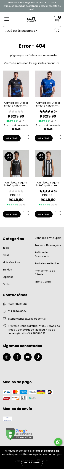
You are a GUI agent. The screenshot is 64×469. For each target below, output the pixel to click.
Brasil (6, 255)
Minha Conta (43, 281)
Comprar (11, 138)
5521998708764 (18, 304)
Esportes (8, 277)
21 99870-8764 (17, 311)
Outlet (7, 284)
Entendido (32, 462)
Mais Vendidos (11, 262)
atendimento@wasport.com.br (27, 318)
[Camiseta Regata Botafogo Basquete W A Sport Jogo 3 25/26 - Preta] (25, 213)
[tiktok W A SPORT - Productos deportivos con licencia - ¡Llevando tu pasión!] (38, 357)
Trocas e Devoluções (48, 245)
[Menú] (7, 19)
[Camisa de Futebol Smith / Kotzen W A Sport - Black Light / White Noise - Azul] (57, 137)
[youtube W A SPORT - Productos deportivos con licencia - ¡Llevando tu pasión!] (28, 357)
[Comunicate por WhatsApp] (58, 442)
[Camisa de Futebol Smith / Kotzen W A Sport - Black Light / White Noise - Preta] (25, 137)
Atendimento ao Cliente (45, 272)
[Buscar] (57, 30)
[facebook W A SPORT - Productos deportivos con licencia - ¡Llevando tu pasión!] (17, 357)
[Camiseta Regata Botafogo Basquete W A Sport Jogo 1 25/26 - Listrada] (57, 213)
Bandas (7, 269)
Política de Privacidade (42, 254)
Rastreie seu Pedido (47, 263)
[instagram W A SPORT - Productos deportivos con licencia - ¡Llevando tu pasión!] (7, 357)
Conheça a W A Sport (48, 238)
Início (6, 248)
